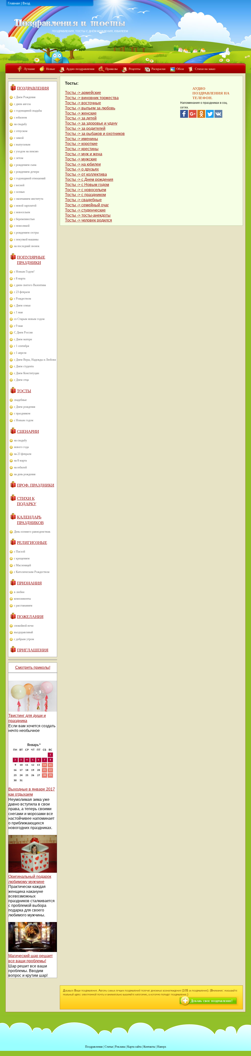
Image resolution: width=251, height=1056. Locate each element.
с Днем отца (21, 380)
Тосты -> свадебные (83, 200)
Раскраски (158, 69)
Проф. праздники (35, 485)
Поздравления (33, 88)
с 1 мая (18, 312)
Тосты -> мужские (81, 159)
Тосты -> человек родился (88, 220)
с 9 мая (18, 326)
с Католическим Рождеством (32, 572)
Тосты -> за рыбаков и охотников (95, 134)
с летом (18, 158)
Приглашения (32, 650)
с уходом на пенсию (26, 151)
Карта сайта (134, 1046)
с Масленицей (22, 565)
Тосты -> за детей (81, 118)
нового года (21, 447)
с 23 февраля (22, 292)
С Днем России (23, 332)
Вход (26, 3)
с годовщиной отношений (29, 178)
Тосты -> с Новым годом (87, 185)
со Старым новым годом (29, 319)
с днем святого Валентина (30, 285)
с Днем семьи (22, 305)
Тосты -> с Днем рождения (89, 179)
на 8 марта (20, 460)
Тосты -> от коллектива (86, 174)
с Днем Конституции (26, 373)
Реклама (120, 1046)
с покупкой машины (26, 239)
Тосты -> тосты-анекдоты (88, 215)
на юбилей (20, 467)
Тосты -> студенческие (85, 210)
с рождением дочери (26, 171)
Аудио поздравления (80, 69)
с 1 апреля (20, 353)
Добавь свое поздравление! (212, 1001)
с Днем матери (23, 339)
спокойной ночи (23, 625)
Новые (50, 69)
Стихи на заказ (205, 69)
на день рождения (25, 474)
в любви (19, 592)
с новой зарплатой (25, 205)
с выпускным (22, 144)
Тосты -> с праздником (85, 195)
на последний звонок (26, 246)
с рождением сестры (26, 232)
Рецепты (134, 69)
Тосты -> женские (81, 113)
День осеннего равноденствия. (32, 531)
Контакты (149, 1046)
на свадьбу (20, 124)
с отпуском (20, 131)
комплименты (22, 598)
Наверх (161, 1046)
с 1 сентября (21, 346)
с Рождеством (22, 298)
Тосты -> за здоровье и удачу (91, 123)
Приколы (111, 69)
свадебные (20, 400)
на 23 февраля (22, 454)
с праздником (22, 413)
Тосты (24, 391)
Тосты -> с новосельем (85, 190)
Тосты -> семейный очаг (87, 205)
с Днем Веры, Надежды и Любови (35, 359)
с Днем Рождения (25, 97)
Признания (29, 583)
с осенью (19, 192)
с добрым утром (24, 639)
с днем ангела (22, 104)
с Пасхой (19, 551)
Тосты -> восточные (83, 103)
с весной (19, 185)
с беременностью (24, 219)
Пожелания (30, 616)
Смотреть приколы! (32, 667)
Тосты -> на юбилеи (83, 164)
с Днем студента (24, 366)
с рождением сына (25, 165)
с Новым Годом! (24, 271)
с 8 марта (19, 278)
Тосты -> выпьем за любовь (90, 108)
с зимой (19, 138)
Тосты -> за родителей (85, 128)
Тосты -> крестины (82, 149)
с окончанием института (28, 198)
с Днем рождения (24, 407)
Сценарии (28, 431)
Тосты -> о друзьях (82, 169)
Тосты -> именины (81, 139)
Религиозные (32, 542)
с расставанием (23, 605)
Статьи (109, 1046)
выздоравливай (23, 632)
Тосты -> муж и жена (83, 154)
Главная (14, 3)
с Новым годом (23, 420)
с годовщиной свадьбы (28, 110)
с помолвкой (21, 225)
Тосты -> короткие (81, 144)
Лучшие (29, 69)
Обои (180, 69)
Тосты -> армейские (83, 93)
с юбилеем (20, 117)
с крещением (22, 558)
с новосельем (22, 212)
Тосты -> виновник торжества (92, 98)
